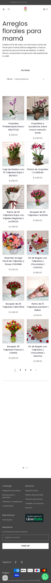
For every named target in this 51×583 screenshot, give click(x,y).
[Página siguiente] (36, 370)
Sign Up (25, 545)
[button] (3, 9)
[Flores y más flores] (25, 9)
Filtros (9, 79)
